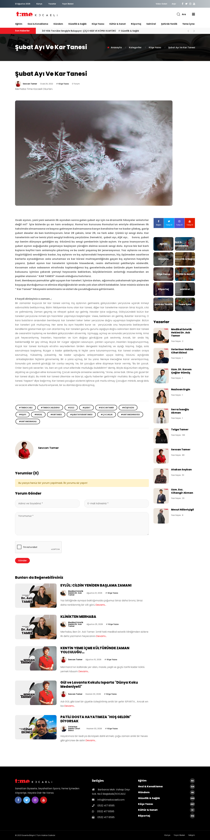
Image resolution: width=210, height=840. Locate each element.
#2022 (71, 407)
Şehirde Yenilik (169, 23)
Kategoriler (135, 47)
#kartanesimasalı (28, 421)
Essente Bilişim (28, 835)
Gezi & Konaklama (38, 23)
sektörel (151, 23)
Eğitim (18, 23)
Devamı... (100, 605)
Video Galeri (161, 4)
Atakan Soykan (181, 469)
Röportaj (136, 23)
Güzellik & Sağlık (77, 23)
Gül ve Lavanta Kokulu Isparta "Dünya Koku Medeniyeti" (99, 684)
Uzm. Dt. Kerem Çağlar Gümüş (181, 371)
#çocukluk (107, 414)
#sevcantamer (106, 407)
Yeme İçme (188, 23)
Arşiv (174, 4)
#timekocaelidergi (50, 407)
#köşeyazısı (128, 407)
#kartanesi (56, 414)
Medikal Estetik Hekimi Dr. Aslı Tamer (75, 593)
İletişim (191, 835)
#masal (38, 414)
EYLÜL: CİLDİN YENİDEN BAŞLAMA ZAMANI (96, 585)
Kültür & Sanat (117, 23)
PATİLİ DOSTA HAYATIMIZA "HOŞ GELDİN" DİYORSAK (95, 719)
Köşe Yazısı (98, 23)
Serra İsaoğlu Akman (180, 411)
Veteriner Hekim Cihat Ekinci (74, 728)
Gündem (58, 23)
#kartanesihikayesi (130, 414)
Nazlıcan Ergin (180, 389)
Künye (39, 3)
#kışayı (22, 414)
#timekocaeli (25, 407)
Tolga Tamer (179, 429)
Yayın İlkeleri (67, 3)
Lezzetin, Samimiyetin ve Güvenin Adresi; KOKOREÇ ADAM (82, 30)
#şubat (86, 407)
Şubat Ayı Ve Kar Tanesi (181, 47)
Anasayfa (116, 47)
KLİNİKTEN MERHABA (78, 616)
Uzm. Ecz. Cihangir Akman (182, 491)
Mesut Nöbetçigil (182, 509)
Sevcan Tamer (30, 83)
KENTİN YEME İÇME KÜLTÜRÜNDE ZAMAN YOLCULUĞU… (94, 650)
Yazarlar (52, 3)
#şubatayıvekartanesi (81, 414)
